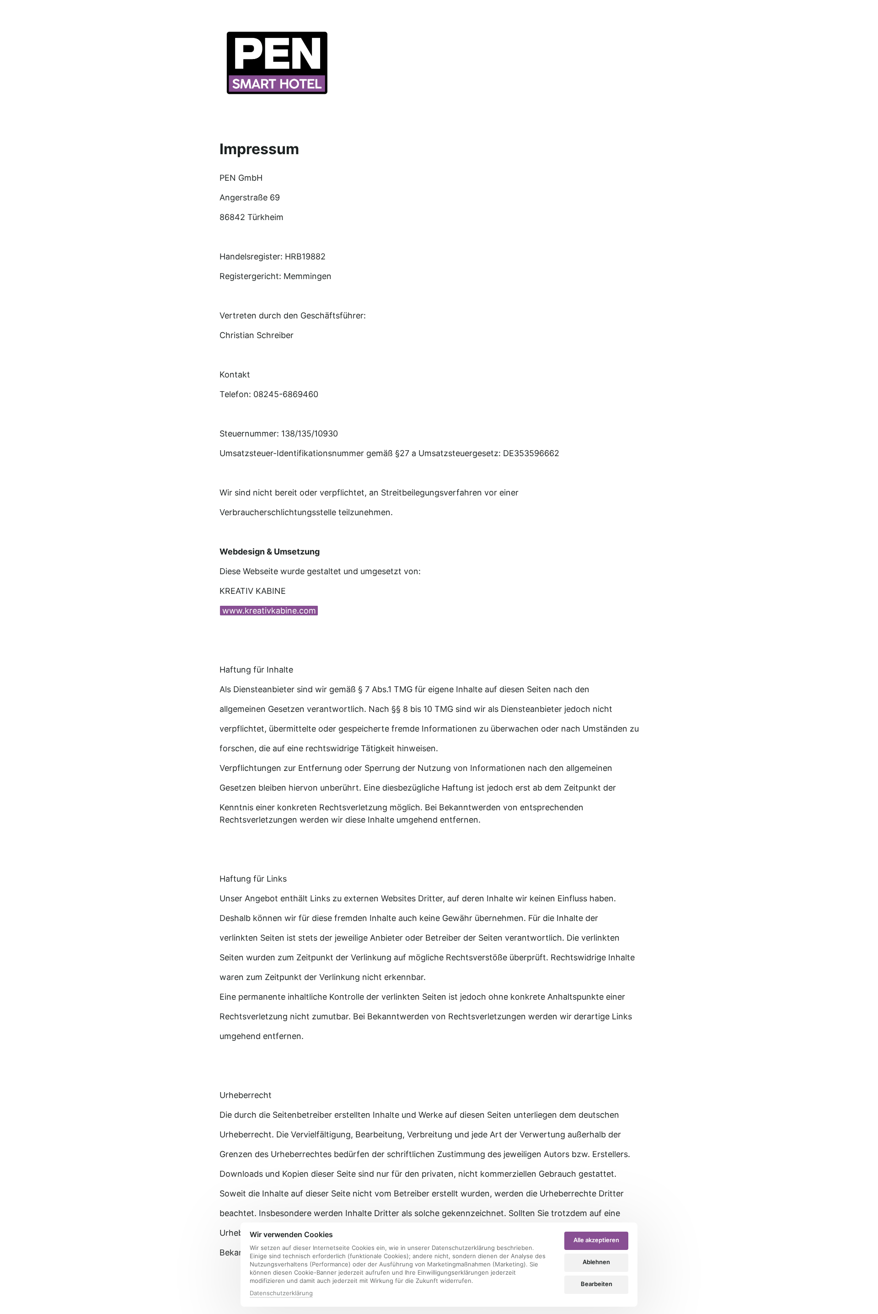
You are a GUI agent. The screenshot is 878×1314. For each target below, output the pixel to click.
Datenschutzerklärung (281, 1293)
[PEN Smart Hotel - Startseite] (277, 63)
